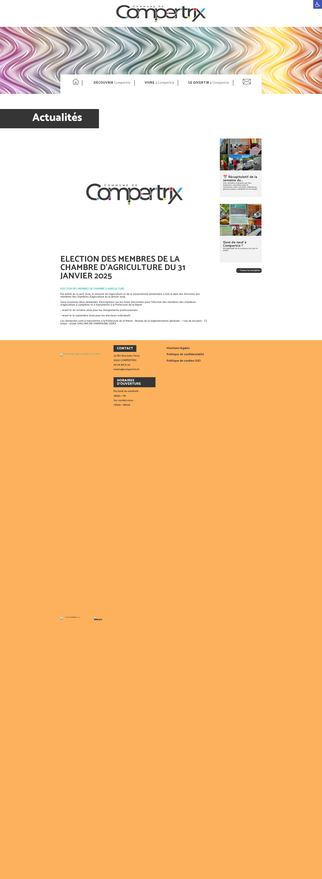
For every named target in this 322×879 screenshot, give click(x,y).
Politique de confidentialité (185, 355)
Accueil (76, 83)
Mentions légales (178, 349)
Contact (247, 83)
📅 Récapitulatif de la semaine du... (240, 178)
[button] (317, 4)
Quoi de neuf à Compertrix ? (234, 244)
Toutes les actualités (250, 270)
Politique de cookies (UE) (184, 361)
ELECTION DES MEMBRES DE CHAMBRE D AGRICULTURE (92, 288)
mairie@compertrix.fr (126, 369)
